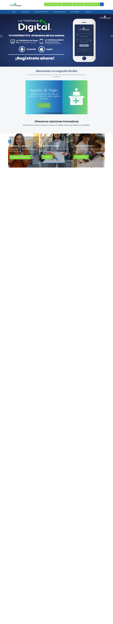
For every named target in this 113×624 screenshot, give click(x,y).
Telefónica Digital (92, 4)
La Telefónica (25, 12)
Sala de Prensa (75, 12)
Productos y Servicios (41, 12)
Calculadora (81, 157)
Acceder (47, 157)
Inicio (13, 12)
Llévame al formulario (20, 157)
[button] (102, 4)
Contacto (88, 12)
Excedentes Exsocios (53, 4)
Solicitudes (78, 4)
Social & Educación (59, 12)
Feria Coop (66, 4)
